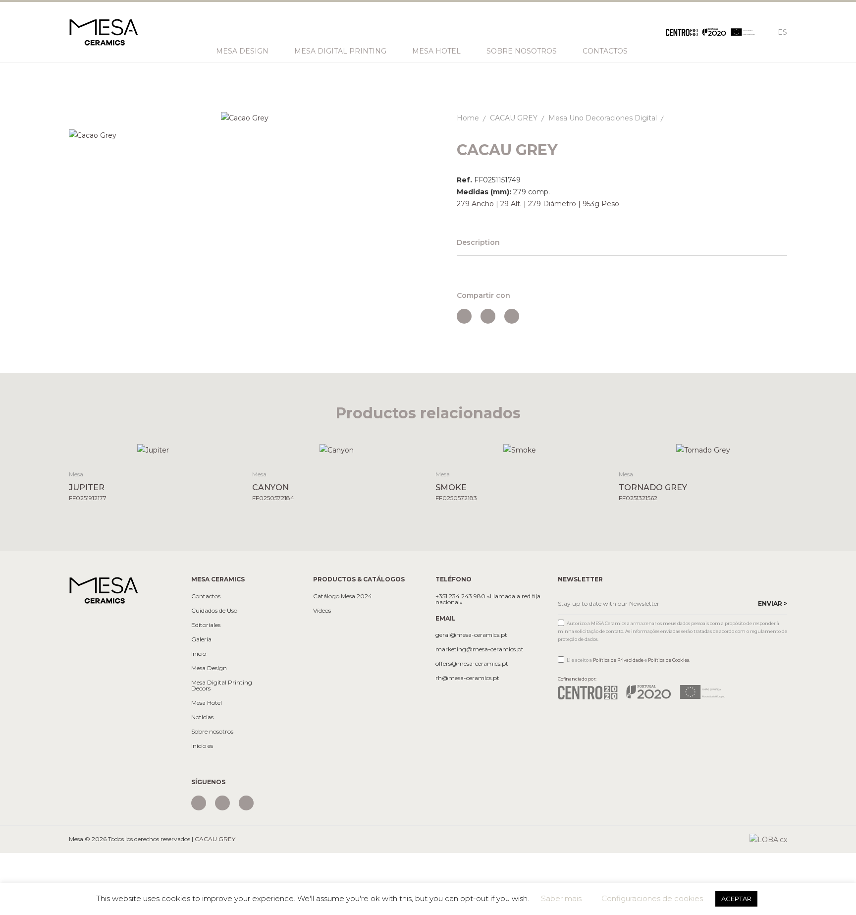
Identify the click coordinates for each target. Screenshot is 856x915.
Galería (201, 639)
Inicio (198, 654)
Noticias (202, 717)
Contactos (605, 51)
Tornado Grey (653, 487)
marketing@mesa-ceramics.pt (479, 649)
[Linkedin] (246, 803)
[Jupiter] (153, 450)
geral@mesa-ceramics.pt (471, 635)
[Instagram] (198, 803)
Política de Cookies (668, 660)
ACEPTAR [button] (736, 899)
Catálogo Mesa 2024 (342, 596)
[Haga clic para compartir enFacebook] (464, 316)
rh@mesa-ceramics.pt (467, 678)
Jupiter (87, 487)
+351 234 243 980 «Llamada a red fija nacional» (487, 599)
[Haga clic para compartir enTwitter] (488, 316)
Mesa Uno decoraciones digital (602, 118)
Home (468, 118)
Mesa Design (242, 51)
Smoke (451, 487)
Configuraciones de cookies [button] (652, 898)
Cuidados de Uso (214, 611)
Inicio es (202, 746)
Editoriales (205, 625)
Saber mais (561, 898)
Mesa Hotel (436, 51)
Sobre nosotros (521, 51)
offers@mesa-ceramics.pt (471, 664)
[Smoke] (520, 450)
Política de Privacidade (618, 660)
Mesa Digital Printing (340, 51)
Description (478, 242)
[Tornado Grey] (703, 450)
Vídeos (322, 611)
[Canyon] (337, 450)
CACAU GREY (513, 118)
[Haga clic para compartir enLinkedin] (511, 316)
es (782, 32)
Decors (201, 688)
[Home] (103, 589)
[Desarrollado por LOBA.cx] (768, 839)
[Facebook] (222, 803)
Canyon (270, 487)
